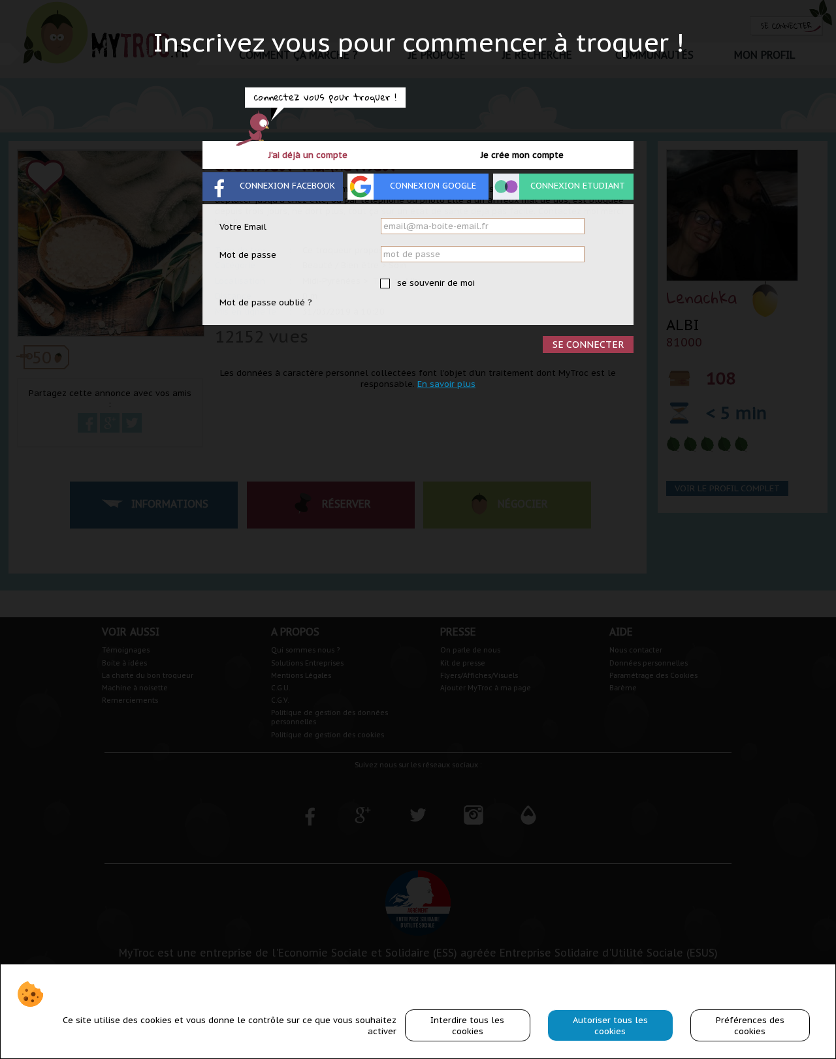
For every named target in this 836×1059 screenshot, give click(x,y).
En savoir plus (446, 384)
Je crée (522, 155)
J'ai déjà (307, 155)
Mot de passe (247, 254)
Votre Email (242, 226)
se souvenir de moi (434, 282)
